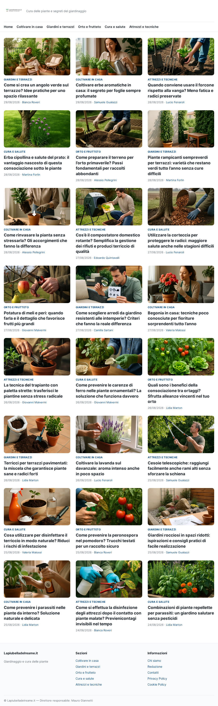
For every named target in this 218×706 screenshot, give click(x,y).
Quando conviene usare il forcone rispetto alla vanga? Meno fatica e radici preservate (181, 90)
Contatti (153, 672)
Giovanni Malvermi (34, 330)
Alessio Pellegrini (105, 180)
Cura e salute (115, 27)
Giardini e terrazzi (60, 27)
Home (8, 27)
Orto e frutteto (89, 27)
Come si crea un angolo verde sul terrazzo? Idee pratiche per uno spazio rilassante (36, 90)
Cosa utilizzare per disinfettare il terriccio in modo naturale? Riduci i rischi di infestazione (37, 540)
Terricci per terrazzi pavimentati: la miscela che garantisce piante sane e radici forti (36, 468)
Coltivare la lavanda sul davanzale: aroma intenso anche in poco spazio (107, 468)
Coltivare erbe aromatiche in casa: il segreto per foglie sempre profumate (108, 90)
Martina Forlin (31, 174)
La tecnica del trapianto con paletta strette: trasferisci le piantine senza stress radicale (33, 390)
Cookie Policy (157, 684)
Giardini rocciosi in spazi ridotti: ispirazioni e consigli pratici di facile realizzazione (179, 540)
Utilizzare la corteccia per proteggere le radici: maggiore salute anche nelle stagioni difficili (181, 240)
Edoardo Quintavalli (106, 257)
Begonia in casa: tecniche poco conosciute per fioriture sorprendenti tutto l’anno (178, 318)
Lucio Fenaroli (175, 102)
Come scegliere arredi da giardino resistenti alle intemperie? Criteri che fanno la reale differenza (109, 318)
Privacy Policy (157, 678)
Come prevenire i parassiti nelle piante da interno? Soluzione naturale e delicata (34, 613)
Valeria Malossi (175, 330)
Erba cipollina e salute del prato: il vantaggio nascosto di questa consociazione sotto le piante (36, 163)
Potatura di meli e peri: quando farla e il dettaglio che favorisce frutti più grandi (34, 318)
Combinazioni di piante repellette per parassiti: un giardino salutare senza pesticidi (181, 613)
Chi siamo (154, 660)
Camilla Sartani (103, 330)
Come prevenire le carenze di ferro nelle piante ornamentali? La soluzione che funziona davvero (108, 390)
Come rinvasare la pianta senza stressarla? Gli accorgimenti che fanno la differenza (35, 240)
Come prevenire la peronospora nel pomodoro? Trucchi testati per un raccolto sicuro (107, 540)
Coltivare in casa (30, 27)
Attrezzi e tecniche (144, 27)
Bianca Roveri (31, 102)
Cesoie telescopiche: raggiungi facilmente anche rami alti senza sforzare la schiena (179, 468)
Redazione (155, 666)
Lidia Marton (174, 408)
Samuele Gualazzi (105, 102)
